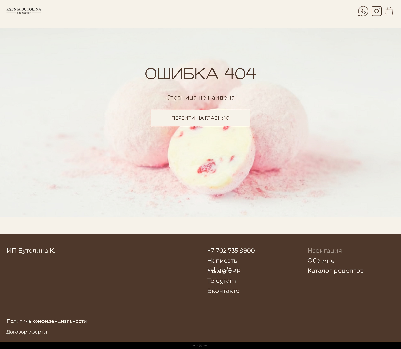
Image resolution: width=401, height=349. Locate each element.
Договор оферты (26, 332)
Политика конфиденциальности (47, 321)
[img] (377, 11)
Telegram (221, 280)
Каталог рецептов (335, 270)
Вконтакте (223, 290)
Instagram (222, 270)
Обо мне (321, 260)
